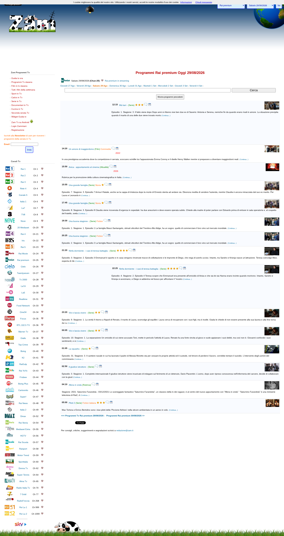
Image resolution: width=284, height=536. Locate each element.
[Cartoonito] (9, 391)
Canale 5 (23, 195)
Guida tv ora (17, 78)
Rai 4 (23, 234)
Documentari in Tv (20, 105)
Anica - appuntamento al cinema (84, 167)
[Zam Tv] (32, 32)
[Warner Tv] (10, 333)
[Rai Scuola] (9, 443)
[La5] (9, 293)
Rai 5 (23, 247)
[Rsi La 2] (10, 515)
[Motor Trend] (10, 456)
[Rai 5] (9, 248)
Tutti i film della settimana (23, 90)
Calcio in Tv (16, 97)
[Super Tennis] (9, 476)
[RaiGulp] (9, 365)
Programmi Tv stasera (21, 82)
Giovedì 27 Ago (67, 86)
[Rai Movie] (9, 254)
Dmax (23, 416)
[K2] (9, 359)
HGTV (23, 436)
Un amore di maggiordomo (81, 149)
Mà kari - (123, 105)
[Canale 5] (9, 196)
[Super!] (9, 398)
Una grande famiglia (78, 185)
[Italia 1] (9, 202)
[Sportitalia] (10, 463)
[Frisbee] (9, 378)
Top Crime (23, 344)
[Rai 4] (9, 235)
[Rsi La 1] (10, 508)
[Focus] (10, 319)
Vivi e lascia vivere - (78, 313)
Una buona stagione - (79, 221)
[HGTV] (10, 437)
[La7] (10, 209)
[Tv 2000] (10, 280)
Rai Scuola (23, 442)
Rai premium (23, 260)
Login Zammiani (18, 126)
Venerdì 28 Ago (84, 86)
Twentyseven (23, 273)
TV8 (23, 214)
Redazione (192, 492)
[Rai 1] (9, 170)
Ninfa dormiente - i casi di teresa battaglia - (89, 251)
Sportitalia (23, 462)
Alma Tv (23, 481)
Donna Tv (23, 468)
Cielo (23, 266)
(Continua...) (166, 115)
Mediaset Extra (23, 429)
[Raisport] (10, 450)
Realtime (23, 299)
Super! (23, 397)
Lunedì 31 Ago (135, 86)
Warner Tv (23, 331)
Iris (23, 240)
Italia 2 (23, 410)
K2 (23, 357)
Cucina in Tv (17, 109)
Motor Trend (23, 455)
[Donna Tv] (9, 469)
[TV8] (10, 215)
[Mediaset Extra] (9, 430)
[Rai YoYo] (9, 372)
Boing (23, 351)
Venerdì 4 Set (195, 86)
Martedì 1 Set (149, 86)
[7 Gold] (9, 495)
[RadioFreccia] (10, 502)
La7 (23, 208)
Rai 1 (23, 169)
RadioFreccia (23, 501)
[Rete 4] (9, 189)
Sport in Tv (16, 93)
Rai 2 (23, 175)
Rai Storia (23, 423)
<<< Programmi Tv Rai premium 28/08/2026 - (83, 415)
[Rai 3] (9, 183)
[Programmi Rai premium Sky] (22, 525)
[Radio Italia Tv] (9, 489)
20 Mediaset (23, 227)
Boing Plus (23, 384)
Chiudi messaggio (203, 2)
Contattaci (182, 492)
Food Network (23, 305)
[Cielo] (10, 267)
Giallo (23, 338)
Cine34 (23, 312)
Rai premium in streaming (117, 81)
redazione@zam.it (124, 430)
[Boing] (9, 352)
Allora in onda (75, 385)
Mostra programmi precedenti (170, 97)
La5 (23, 292)
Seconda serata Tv (20, 113)
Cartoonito (23, 390)
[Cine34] (9, 313)
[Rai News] (9, 404)
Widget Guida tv (18, 116)
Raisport (23, 449)
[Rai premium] (9, 261)
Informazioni (186, 2)
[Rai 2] (9, 176)
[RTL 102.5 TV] (10, 326)
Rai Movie (23, 253)
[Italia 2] (9, 411)
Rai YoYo (23, 371)
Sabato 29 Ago (100, 86)
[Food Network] (9, 306)
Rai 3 (23, 182)
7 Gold (23, 494)
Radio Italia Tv (23, 488)
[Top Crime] (9, 346)
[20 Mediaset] (9, 228)
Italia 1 (23, 201)
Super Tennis (23, 475)
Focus (23, 318)
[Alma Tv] (10, 482)
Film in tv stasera (19, 86)
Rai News (23, 403)
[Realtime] (9, 300)
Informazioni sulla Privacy (216, 492)
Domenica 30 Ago (117, 86)
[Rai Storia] (9, 424)
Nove (23, 221)
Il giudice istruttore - (78, 367)
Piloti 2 (72, 403)
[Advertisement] (142, 46)
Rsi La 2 (23, 514)
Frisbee (23, 377)
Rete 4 (23, 188)
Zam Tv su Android (20, 122)
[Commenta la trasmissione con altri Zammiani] (145, 105)
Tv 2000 (23, 279)
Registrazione (17, 130)
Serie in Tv (16, 101)
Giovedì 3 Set (181, 86)
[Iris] (9, 241)
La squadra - (75, 349)
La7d (23, 286)
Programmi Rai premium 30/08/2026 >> (125, 415)
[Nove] (10, 222)
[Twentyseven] (10, 274)
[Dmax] (10, 417)
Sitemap (201, 492)
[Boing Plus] (10, 385)
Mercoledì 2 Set (165, 86)
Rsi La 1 (23, 507)
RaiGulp (23, 364)
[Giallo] (9, 339)
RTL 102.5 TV (23, 325)
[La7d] (10, 287)
